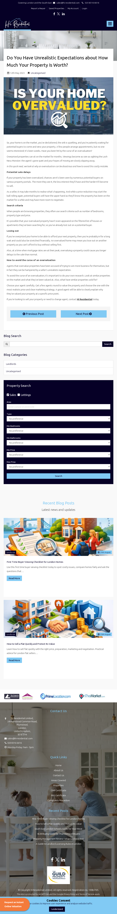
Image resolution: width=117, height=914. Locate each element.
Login (84, 8)
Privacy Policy (69, 894)
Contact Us (58, 775)
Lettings (26, 394)
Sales (13, 394)
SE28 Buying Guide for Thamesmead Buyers (58, 833)
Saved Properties (56, 8)
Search (107, 344)
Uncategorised (38, 73)
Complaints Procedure (58, 800)
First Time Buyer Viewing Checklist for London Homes (35, 562)
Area (9, 402)
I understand (57, 909)
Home (58, 765)
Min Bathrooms (14, 438)
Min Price (11, 450)
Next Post (82, 313)
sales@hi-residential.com (68, 3)
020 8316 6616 (91, 3)
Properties (58, 785)
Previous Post (34, 313)
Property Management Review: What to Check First (58, 838)
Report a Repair (38, 8)
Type (9, 414)
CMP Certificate (58, 790)
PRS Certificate (58, 795)
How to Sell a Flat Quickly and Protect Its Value (31, 644)
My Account (73, 8)
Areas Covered (58, 780)
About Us (58, 770)
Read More (14, 578)
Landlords (11, 364)
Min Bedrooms (13, 426)
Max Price (11, 462)
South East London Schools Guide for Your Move (58, 828)
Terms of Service (87, 894)
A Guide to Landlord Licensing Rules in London (58, 844)
